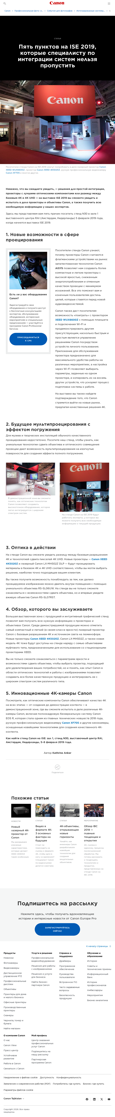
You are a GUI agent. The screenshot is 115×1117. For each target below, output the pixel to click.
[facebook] (87, 1099)
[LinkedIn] (94, 1099)
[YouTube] (109, 1099)
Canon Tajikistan (13, 1098)
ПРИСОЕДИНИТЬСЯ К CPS (28, 339)
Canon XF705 (13, 173)
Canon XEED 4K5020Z (48, 170)
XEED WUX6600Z (66, 319)
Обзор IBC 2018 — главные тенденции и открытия (92, 833)
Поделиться (57, 772)
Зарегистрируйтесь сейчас (57, 929)
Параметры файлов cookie (18, 1090)
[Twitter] (101, 1099)
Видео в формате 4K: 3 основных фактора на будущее (43, 833)
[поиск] (4, 3)
